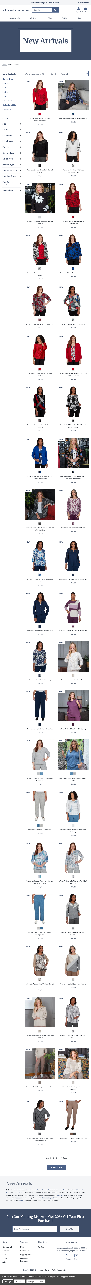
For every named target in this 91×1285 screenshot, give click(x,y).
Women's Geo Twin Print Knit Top (73, 528)
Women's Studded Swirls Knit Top (73, 680)
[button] (11, 124)
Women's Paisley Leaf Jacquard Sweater (73, 118)
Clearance (6, 109)
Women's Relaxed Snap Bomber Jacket (40, 631)
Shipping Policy (26, 1254)
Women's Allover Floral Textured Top (73, 273)
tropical (19, 1198)
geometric (59, 1195)
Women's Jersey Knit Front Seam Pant (40, 729)
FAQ (22, 1247)
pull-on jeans (18, 1192)
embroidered (33, 1190)
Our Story (41, 1247)
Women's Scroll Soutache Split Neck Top (73, 579)
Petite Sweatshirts (59, 1270)
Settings (7, 1281)
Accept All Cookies (36, 1281)
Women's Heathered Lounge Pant (40, 829)
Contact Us (83, 2)
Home (4, 65)
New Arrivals (7, 79)
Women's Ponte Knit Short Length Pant (73, 1138)
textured (45, 1190)
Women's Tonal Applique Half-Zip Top (73, 729)
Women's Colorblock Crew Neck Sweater (73, 631)
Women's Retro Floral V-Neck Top (73, 324)
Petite (5, 92)
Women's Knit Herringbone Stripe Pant (39, 1087)
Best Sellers (7, 101)
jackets (21, 1200)
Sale (4, 96)
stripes (65, 1190)
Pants (47, 1270)
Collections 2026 (9, 105)
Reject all (19, 1281)
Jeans (41, 1270)
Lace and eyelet (48, 1198)
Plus (4, 88)
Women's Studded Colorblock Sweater (73, 984)
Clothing (5, 83)
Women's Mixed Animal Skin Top (40, 680)
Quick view (40, 95)
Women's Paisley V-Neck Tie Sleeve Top (40, 324)
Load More (56, 1167)
